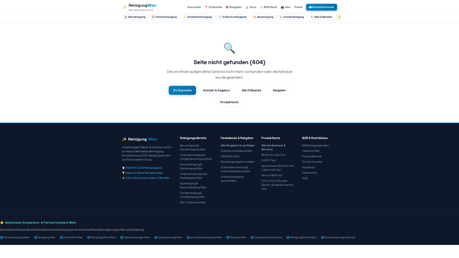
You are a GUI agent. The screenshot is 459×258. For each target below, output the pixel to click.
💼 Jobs (286, 7)
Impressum (308, 167)
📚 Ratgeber (234, 7)
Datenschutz (309, 172)
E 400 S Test (268, 160)
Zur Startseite (182, 90)
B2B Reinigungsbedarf (315, 145)
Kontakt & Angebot (216, 90)
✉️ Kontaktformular (321, 7)
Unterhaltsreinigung (197, 16)
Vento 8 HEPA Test (272, 175)
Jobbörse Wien (311, 150)
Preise (298, 7)
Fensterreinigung (164, 16)
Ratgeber (279, 90)
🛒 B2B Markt (268, 7)
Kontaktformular (312, 161)
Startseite (194, 7)
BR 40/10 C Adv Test (273, 154)
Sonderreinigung (292, 16)
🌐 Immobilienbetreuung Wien (204, 237)
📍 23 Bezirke (213, 7)
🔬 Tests (250, 7)
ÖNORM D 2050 (230, 156)
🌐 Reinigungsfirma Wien (101, 237)
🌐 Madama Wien (236, 237)
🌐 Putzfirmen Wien (71, 237)
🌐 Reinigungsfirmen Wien (301, 237)
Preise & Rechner (312, 156)
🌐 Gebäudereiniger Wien (135, 237)
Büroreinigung (134, 16)
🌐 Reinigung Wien (45, 237)
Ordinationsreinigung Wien (236, 150)
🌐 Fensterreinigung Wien (15, 237)
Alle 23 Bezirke (321, 16)
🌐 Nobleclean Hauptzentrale (338, 237)
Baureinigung (263, 16)
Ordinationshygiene (232, 16)
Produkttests (229, 102)
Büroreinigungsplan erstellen (237, 161)
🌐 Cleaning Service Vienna (266, 237)
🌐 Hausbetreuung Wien (168, 237)
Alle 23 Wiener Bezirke (192, 202)
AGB (305, 178)
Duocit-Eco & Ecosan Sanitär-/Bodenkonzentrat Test (277, 184)
